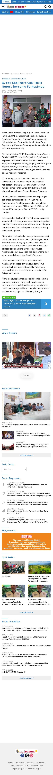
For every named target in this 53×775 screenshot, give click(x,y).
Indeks (11, 762)
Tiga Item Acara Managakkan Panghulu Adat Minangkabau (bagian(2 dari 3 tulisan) (39, 602)
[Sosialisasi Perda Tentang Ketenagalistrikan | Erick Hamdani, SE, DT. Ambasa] (26, 355)
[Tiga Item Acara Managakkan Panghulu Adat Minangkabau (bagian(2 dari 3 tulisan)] (39, 591)
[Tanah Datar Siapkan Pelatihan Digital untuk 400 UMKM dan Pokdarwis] (26, 406)
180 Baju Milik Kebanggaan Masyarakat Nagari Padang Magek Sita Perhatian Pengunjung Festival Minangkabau (32, 445)
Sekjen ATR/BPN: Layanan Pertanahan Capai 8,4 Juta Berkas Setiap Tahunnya (27, 486)
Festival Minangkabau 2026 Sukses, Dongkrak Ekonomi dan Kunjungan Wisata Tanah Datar (33, 434)
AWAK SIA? (6, 576)
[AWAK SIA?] (13, 567)
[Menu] (3, 6)
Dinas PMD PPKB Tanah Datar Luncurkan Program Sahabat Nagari (26, 647)
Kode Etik (20, 762)
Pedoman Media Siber (20, 765)
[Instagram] (31, 755)
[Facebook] (22, 755)
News (23, 79)
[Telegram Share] (44, 315)
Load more (26, 376)
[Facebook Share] (29, 315)
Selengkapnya (26, 455)
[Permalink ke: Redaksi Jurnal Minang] (4, 91)
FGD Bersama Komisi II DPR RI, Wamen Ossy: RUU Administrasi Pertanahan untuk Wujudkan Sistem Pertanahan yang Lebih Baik (27, 503)
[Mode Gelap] (45, 7)
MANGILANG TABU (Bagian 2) (13, 672)
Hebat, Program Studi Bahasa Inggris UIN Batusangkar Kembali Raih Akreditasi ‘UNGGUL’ (24, 638)
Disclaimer (40, 762)
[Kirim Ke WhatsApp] (49, 315)
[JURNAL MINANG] (16, 6)
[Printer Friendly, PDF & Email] (9, 297)
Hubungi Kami (37, 765)
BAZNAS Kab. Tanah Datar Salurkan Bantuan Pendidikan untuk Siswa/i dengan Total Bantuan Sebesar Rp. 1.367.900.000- (25, 664)
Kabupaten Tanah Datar (11, 79)
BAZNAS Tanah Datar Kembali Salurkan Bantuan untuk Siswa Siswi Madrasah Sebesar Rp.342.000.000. (24, 655)
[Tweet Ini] (34, 315)
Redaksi (30, 762)
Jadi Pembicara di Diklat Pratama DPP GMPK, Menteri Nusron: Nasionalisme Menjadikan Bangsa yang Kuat (29, 494)
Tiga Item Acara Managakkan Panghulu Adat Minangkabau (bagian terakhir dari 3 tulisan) (13, 602)
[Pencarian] (49, 7)
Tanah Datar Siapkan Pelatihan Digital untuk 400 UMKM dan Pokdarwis (26, 425)
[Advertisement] (26, 42)
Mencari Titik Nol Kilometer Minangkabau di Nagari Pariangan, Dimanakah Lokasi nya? (39, 578)
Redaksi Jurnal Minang (14, 91)
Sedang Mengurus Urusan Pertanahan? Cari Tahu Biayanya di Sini (27, 512)
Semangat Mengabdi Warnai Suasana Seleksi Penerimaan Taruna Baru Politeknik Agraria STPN (27, 521)
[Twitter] (27, 755)
